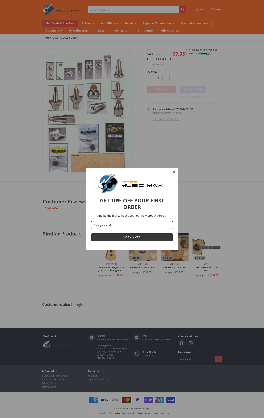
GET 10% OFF (132, 237)
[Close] (174, 172)
